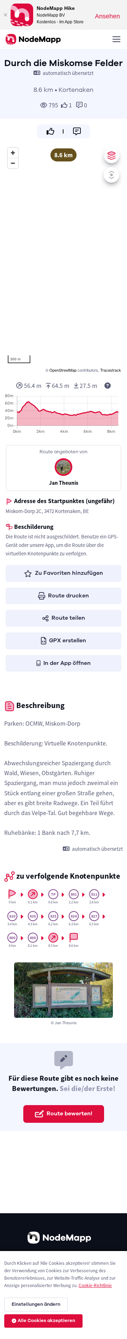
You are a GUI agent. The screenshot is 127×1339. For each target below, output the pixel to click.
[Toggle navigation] (116, 39)
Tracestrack (110, 370)
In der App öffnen (67, 663)
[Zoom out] (13, 163)
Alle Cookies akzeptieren (46, 1320)
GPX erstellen (67, 640)
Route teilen (68, 618)
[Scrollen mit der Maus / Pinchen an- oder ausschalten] (111, 175)
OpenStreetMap (63, 370)
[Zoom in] (13, 153)
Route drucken (68, 596)
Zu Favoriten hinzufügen (69, 573)
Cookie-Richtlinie (95, 1285)
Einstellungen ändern (36, 1304)
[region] (63, 259)
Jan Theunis (63, 482)
